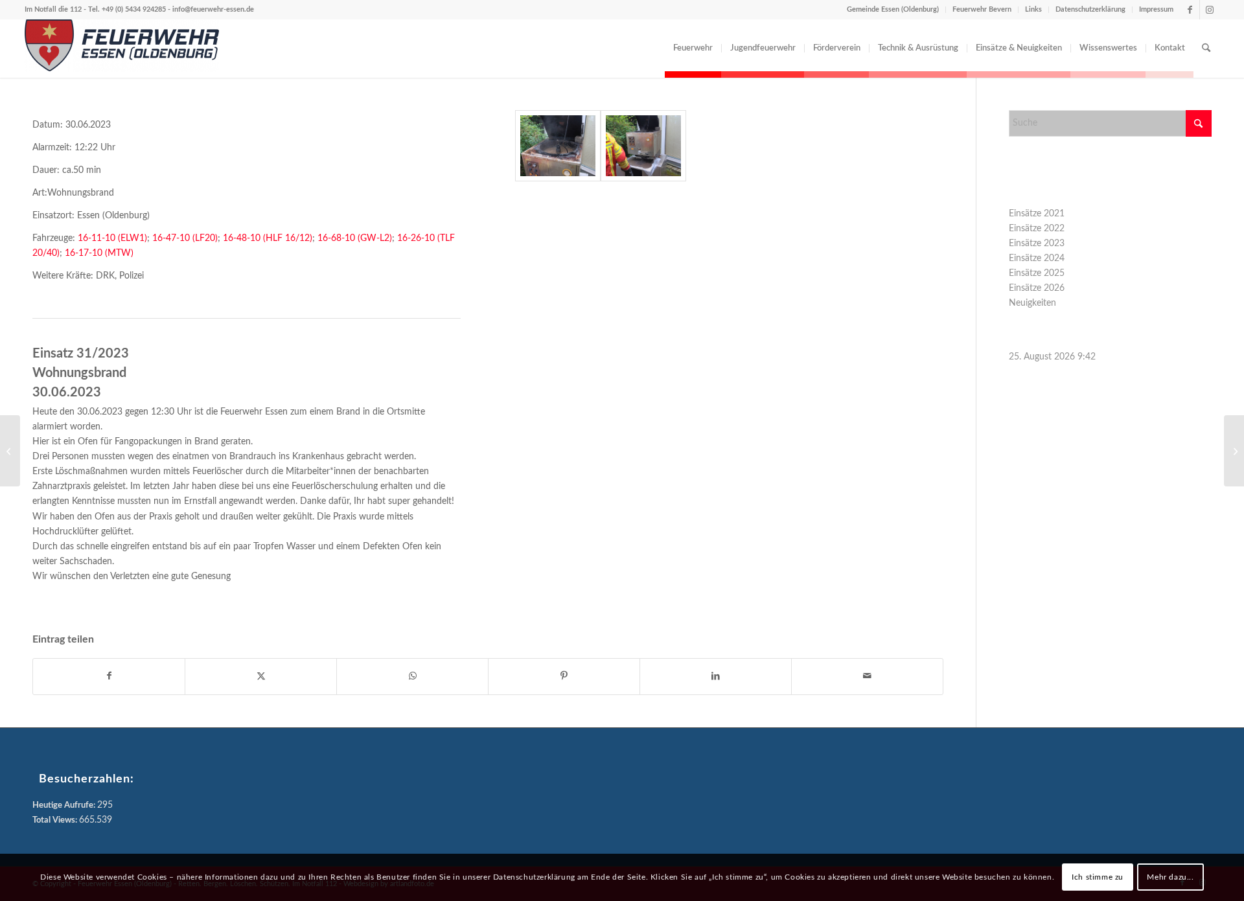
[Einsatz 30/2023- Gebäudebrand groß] (10, 450)
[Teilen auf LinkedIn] (715, 676)
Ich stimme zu (1097, 877)
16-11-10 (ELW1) (112, 238)
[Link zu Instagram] (1209, 9)
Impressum (1156, 9)
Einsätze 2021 (1037, 213)
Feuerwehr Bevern (981, 9)
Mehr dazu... (1170, 877)
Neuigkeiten (1032, 303)
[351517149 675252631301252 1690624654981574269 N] (558, 145)
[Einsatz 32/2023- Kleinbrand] (1234, 450)
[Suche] (1206, 48)
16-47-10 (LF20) (184, 238)
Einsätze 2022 (1037, 228)
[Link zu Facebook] (1190, 9)
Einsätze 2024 (1037, 258)
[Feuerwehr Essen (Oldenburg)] (122, 48)
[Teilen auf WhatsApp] (412, 676)
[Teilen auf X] (260, 676)
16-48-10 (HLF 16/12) (267, 238)
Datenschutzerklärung (1090, 9)
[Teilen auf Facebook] (109, 676)
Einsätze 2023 (1037, 243)
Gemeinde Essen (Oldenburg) (893, 9)
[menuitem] (693, 48)
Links (1033, 9)
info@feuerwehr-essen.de (213, 9)
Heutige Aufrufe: (64, 805)
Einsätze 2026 (1037, 288)
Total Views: (55, 820)
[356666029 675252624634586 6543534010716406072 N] (643, 145)
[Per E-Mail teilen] (867, 676)
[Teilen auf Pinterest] (564, 676)
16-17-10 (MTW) (99, 253)
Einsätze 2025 (1037, 273)
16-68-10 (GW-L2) (354, 238)
